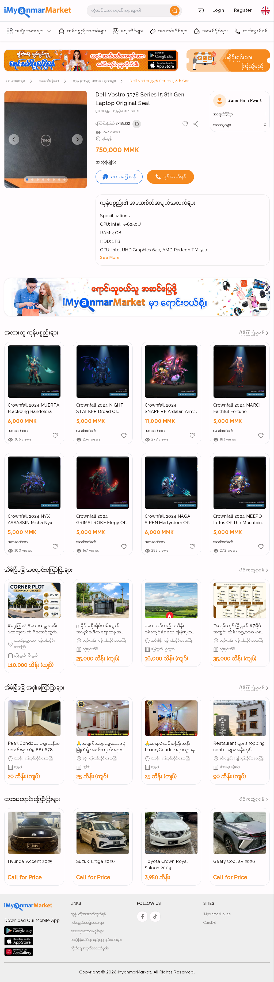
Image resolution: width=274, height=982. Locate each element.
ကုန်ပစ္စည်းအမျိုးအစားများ (87, 923)
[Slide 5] (48, 179)
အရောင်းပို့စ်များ (49, 81)
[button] (182, 258)
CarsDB (209, 923)
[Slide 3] (38, 179)
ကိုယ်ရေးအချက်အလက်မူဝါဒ (90, 948)
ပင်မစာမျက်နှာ (15, 81)
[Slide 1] (27, 179)
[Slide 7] (59, 179)
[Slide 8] (64, 179)
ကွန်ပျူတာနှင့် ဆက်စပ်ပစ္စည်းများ (94, 81)
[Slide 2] (32, 179)
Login (218, 10)
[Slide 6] (54, 179)
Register (243, 10)
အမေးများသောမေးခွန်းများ (87, 931)
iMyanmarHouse (217, 914)
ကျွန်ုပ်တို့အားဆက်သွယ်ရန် (88, 914)
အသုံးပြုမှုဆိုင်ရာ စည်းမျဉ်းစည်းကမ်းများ (96, 940)
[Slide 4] (43, 179)
